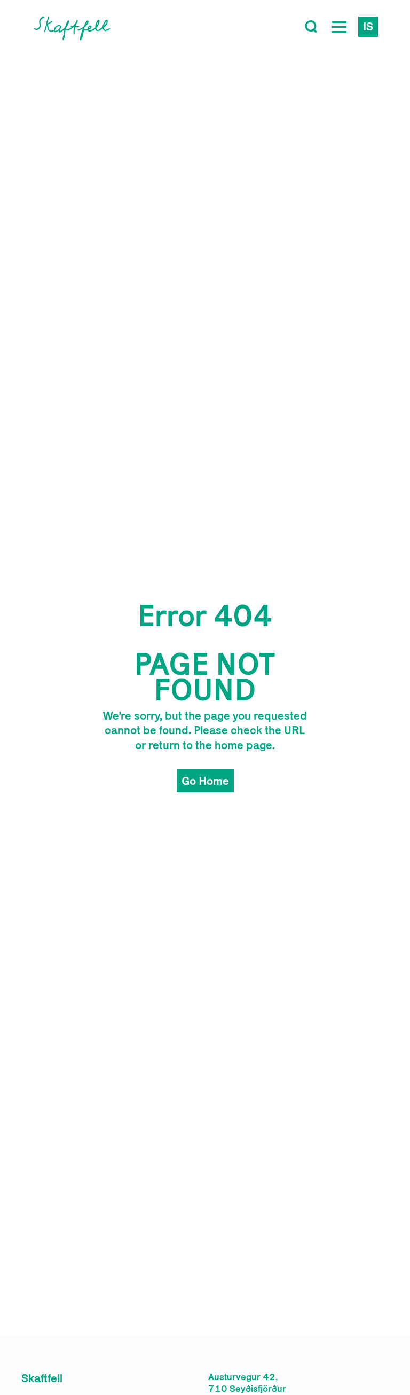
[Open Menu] (339, 26)
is (368, 26)
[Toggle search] (311, 27)
